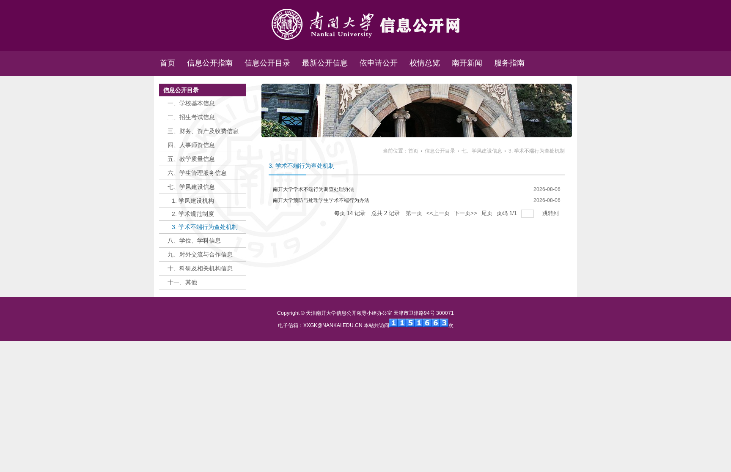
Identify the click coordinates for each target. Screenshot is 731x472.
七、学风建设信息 (482, 151)
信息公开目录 (440, 151)
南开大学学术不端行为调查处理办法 (313, 189)
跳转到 (551, 213)
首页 (413, 151)
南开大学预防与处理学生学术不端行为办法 (321, 200)
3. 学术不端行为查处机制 (536, 151)
